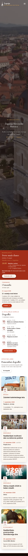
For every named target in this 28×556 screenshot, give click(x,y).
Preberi (6, 305)
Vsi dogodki (6, 370)
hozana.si (19, 137)
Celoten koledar (8, 350)
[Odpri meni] (25, 4)
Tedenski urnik (8, 276)
